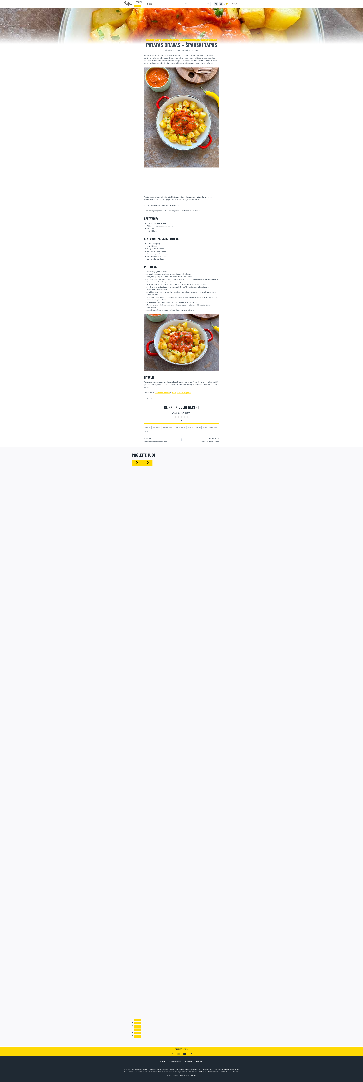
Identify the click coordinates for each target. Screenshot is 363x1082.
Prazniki (176, 40)
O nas (149, 3)
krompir (148, 428)
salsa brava (213, 428)
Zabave (214, 40)
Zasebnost (188, 1061)
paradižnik (157, 428)
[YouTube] (184, 1054)
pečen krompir (181, 428)
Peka (163, 40)
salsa (205, 428)
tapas (147, 432)
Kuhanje (158, 40)
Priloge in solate (194, 40)
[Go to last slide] (137, 463)
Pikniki (169, 40)
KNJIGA (234, 3)
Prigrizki (183, 40)
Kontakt (199, 1061)
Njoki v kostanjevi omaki (210, 440)
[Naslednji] (147, 463)
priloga (190, 428)
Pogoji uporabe (175, 1061)
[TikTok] (190, 1054)
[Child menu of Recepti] (137, 6)
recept (198, 428)
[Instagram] (221, 4)
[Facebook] (216, 4)
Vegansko (150, 40)
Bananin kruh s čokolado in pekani (156, 440)
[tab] (137, 1020)
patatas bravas (168, 428)
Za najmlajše (206, 40)
